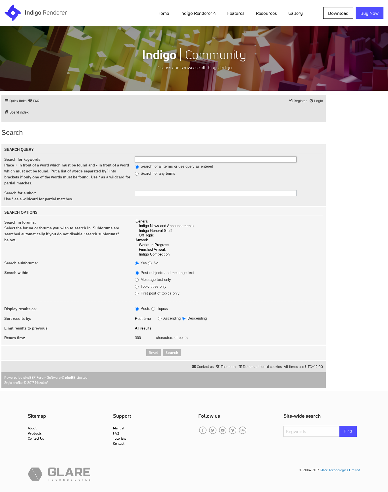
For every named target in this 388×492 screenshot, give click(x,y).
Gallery (295, 13)
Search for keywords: (22, 159)
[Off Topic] (229, 235)
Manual (118, 428)
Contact (118, 443)
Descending (196, 318)
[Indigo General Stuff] (229, 230)
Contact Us (36, 438)
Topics (162, 309)
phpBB (28, 377)
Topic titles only (152, 287)
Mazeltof (41, 382)
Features (236, 13)
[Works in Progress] (229, 245)
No (155, 263)
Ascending (171, 318)
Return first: (14, 338)
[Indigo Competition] (229, 254)
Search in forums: (20, 222)
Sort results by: (17, 318)
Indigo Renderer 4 (198, 13)
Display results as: (20, 309)
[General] (229, 221)
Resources (266, 13)
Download (338, 13)
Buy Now (369, 13)
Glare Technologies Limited (340, 470)
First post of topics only (159, 293)
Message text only (155, 280)
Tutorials (119, 438)
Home (163, 13)
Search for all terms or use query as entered (176, 166)
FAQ (116, 433)
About (32, 428)
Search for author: (20, 193)
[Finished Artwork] (229, 249)
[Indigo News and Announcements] (229, 226)
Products (35, 433)
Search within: (17, 273)
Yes (143, 263)
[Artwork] (229, 240)
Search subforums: (21, 263)
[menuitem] (164, 12)
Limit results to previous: (26, 328)
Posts (144, 309)
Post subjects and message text (166, 273)
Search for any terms (157, 174)
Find (348, 431)
